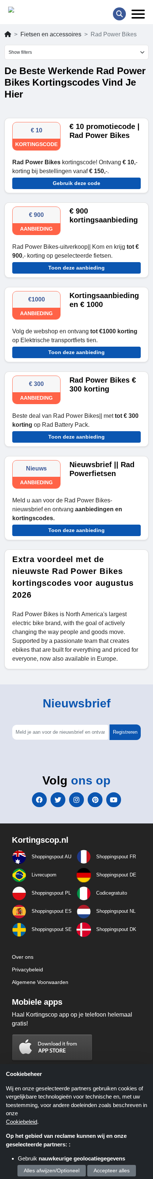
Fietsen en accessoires (50, 34)
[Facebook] (39, 799)
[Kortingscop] (27, 11)
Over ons (22, 957)
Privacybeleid (27, 969)
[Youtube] (113, 799)
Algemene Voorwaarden (40, 982)
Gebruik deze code (76, 183)
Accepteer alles (112, 1170)
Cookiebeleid (21, 1122)
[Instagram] (76, 799)
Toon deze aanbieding (76, 268)
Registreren (125, 732)
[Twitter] (58, 799)
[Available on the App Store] (52, 1047)
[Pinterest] (95, 799)
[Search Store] (119, 13)
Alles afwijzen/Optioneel (51, 1170)
